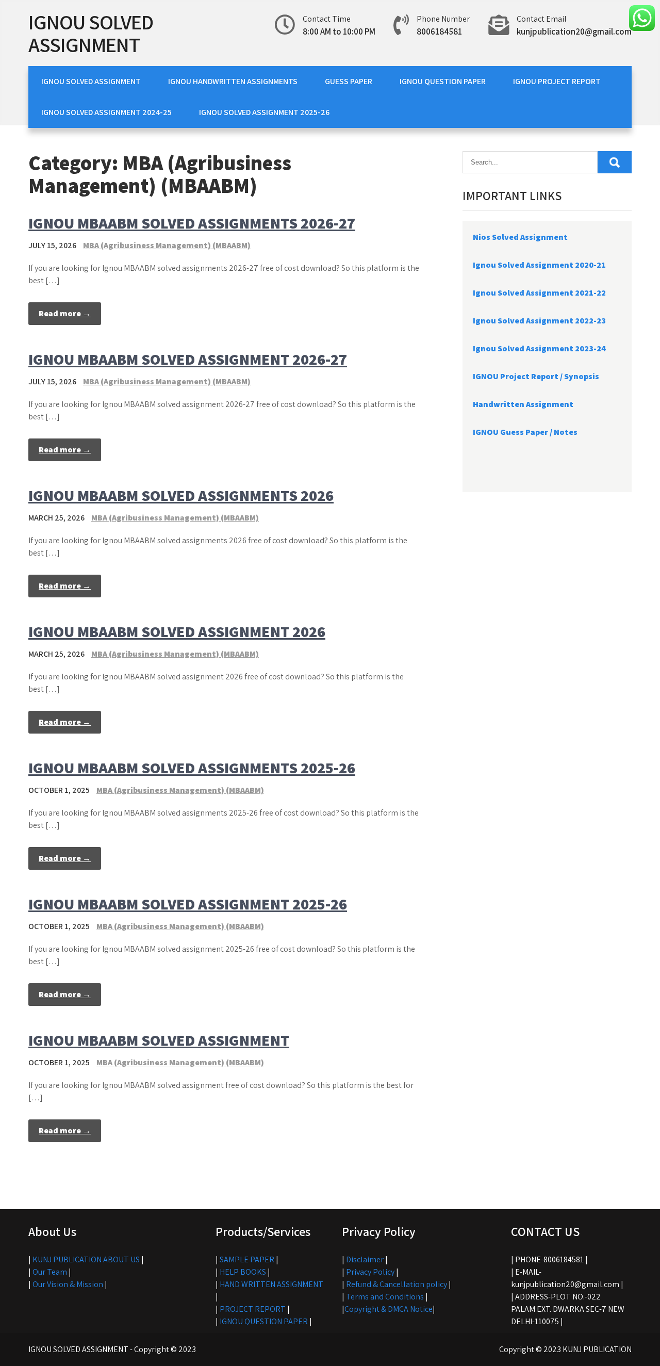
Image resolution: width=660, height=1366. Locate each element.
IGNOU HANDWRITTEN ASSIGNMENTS (233, 81)
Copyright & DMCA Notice (388, 1309)
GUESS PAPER (348, 81)
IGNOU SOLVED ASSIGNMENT (90, 33)
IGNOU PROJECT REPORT (557, 81)
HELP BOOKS (243, 1271)
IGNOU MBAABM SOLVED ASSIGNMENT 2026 (176, 631)
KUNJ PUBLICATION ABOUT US (86, 1259)
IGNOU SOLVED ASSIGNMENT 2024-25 (106, 112)
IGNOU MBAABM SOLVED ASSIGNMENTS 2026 (181, 495)
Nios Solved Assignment (520, 237)
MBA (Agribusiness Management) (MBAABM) (167, 245)
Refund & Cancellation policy (396, 1284)
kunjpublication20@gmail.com (574, 31)
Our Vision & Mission (67, 1284)
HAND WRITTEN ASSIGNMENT (271, 1284)
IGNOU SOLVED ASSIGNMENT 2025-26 (264, 112)
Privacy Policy (370, 1271)
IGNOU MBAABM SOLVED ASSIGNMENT (158, 1040)
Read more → (65, 313)
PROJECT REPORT (253, 1309)
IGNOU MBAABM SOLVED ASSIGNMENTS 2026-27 (191, 223)
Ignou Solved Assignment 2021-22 (539, 292)
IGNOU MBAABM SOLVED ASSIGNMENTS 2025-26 (191, 767)
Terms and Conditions (385, 1296)
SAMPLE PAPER (247, 1259)
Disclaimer (365, 1259)
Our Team (49, 1271)
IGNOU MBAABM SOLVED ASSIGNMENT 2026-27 (187, 359)
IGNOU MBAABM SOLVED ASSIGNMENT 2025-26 (187, 903)
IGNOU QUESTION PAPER (443, 81)
